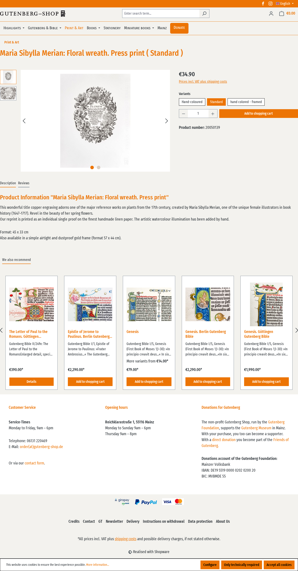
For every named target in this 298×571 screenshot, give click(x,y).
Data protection (200, 522)
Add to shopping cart (258, 113)
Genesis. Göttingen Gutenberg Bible (258, 334)
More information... (97, 564)
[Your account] (271, 13)
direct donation (224, 440)
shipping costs (125, 539)
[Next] (166, 121)
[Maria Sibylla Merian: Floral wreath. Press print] (95, 121)
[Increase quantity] (213, 113)
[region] (149, 330)
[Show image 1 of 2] (92, 167)
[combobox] (160, 13)
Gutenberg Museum (256, 428)
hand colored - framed (246, 102)
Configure (210, 565)
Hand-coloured (192, 102)
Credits (74, 522)
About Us (223, 522)
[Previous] (24, 121)
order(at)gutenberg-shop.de (41, 447)
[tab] (8, 183)
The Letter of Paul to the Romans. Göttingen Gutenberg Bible (28, 334)
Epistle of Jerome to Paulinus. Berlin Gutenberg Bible (89, 334)
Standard (216, 102)
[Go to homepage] (32, 13)
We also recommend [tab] (16, 260)
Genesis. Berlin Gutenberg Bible (205, 334)
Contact (89, 522)
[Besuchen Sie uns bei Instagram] (270, 4)
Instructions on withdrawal (164, 522)
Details (31, 381)
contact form (34, 463)
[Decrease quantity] (183, 113)
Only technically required (241, 565)
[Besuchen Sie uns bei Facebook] (263, 4)
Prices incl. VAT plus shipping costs (203, 81)
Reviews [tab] (23, 183)
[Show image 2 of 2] (98, 167)
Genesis (133, 332)
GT (100, 522)
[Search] (204, 13)
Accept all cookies (279, 565)
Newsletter (114, 522)
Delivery (133, 522)
